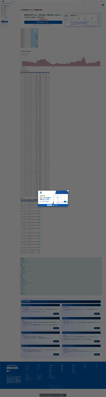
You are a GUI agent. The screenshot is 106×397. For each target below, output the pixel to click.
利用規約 (51, 394)
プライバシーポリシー (56, 394)
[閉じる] (67, 191)
